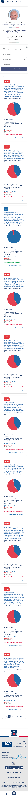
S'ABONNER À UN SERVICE (14, 777)
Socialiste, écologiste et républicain (14, 25)
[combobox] (14, 49)
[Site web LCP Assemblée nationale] (14, 744)
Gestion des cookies (21, 785)
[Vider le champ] (26, 47)
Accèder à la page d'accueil (2, 1)
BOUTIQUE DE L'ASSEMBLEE (13, 772)
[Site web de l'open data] (14, 754)
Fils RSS (15, 785)
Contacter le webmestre (7, 785)
